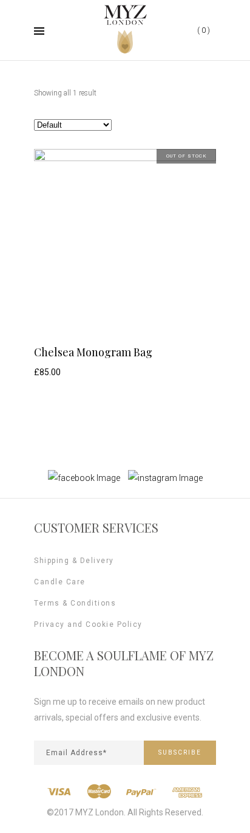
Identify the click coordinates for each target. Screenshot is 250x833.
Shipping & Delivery (74, 560)
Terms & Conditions (75, 603)
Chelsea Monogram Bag (93, 352)
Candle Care (60, 582)
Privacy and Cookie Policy (88, 624)
